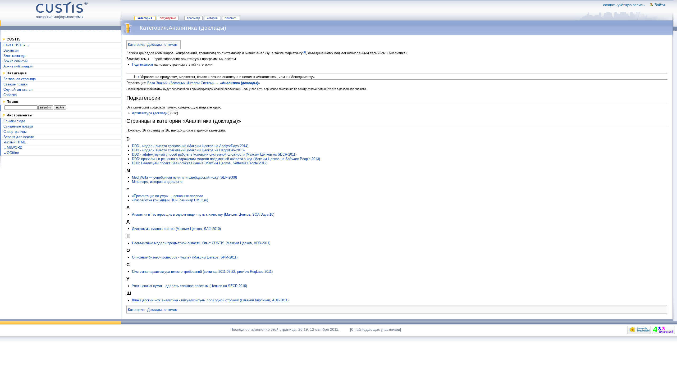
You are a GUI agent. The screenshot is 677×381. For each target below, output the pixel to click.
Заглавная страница (19, 79)
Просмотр (193, 18)
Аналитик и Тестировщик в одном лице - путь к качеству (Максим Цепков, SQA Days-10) (203, 214)
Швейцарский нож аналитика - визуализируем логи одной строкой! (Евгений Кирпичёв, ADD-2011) (210, 300)
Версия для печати (18, 137)
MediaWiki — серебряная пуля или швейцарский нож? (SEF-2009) (184, 177)
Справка (10, 95)
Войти (660, 5)
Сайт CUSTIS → (16, 45)
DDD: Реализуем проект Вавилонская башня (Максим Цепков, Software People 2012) (199, 163)
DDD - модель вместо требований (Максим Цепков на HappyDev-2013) (188, 150)
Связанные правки (18, 126)
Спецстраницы (14, 132)
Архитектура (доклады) (150, 113)
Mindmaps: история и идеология (157, 182)
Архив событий (15, 61)
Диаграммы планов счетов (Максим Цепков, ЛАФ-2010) (176, 229)
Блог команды (14, 56)
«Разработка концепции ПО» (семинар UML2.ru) (170, 200)
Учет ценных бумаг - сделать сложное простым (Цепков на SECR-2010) (189, 286)
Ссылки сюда (14, 121)
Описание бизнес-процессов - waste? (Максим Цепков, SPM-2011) (184, 257)
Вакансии (11, 50)
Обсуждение (168, 18)
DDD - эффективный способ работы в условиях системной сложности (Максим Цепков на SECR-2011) (214, 154)
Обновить (231, 18)
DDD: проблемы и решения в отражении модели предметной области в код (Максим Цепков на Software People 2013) (226, 159)
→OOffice (11, 153)
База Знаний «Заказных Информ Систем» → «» (203, 83)
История (212, 18)
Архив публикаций (18, 66)
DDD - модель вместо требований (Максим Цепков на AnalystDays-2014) (190, 146)
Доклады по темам (162, 45)
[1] (304, 51)
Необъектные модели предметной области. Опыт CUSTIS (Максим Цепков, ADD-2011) (201, 243)
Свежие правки (15, 84)
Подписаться (142, 64)
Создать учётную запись (623, 5)
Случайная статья (18, 90)
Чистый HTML (14, 142)
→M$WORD (12, 147)
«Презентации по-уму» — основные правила (167, 196)
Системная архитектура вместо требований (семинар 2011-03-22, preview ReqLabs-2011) (202, 272)
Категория (145, 18)
